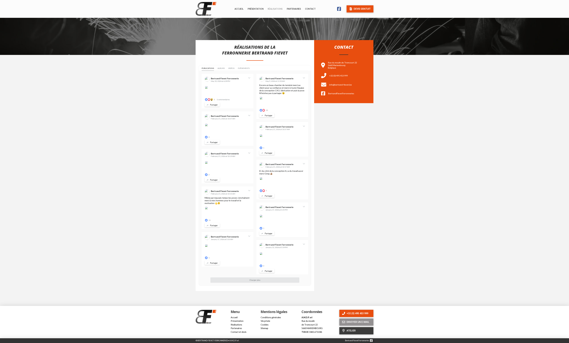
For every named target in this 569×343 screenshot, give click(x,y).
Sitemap (264, 328)
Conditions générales (271, 317)
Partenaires (236, 328)
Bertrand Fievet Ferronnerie (225, 78)
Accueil (234, 317)
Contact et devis (238, 332)
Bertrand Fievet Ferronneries (357, 340)
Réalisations (236, 324)
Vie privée (265, 321)
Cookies (264, 324)
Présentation (237, 321)
